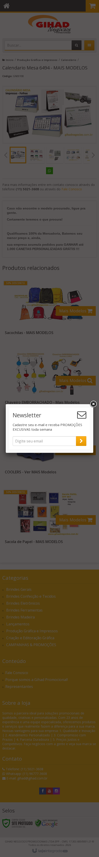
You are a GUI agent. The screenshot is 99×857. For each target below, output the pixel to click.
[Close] (93, 404)
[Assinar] (81, 441)
